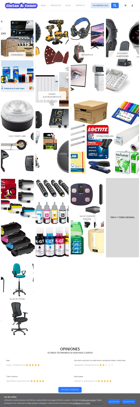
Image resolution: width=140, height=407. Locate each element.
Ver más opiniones (70, 389)
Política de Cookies (88, 400)
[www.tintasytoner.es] (21, 5)
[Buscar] (115, 5)
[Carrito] (125, 5)
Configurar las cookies (81, 403)
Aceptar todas (114, 402)
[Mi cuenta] (132, 5)
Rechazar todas (128, 402)
